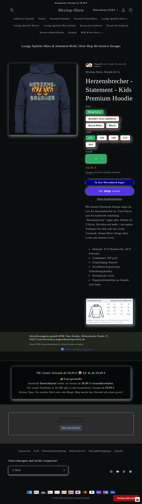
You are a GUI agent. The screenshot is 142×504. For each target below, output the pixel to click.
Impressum (24, 451)
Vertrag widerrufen (126, 498)
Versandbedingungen (100, 451)
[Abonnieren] (64, 470)
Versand (89, 172)
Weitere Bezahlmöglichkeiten (109, 199)
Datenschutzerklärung (54, 451)
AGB (36, 451)
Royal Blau (95, 125)
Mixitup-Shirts (65, 498)
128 (102, 137)
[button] (12, 10)
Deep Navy (94, 112)
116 (90, 137)
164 (90, 144)
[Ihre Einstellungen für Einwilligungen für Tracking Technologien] (137, 499)
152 (125, 137)
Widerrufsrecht (77, 451)
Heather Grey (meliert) (102, 118)
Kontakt (119, 451)
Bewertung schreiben (71, 428)
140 (113, 137)
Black (112, 125)
